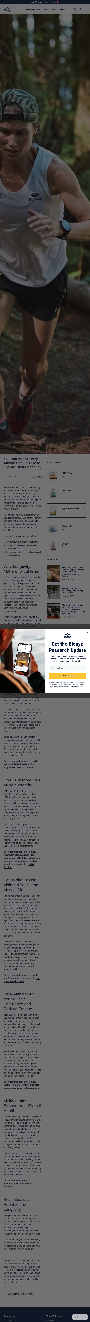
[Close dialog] (87, 632)
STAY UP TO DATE (67, 676)
